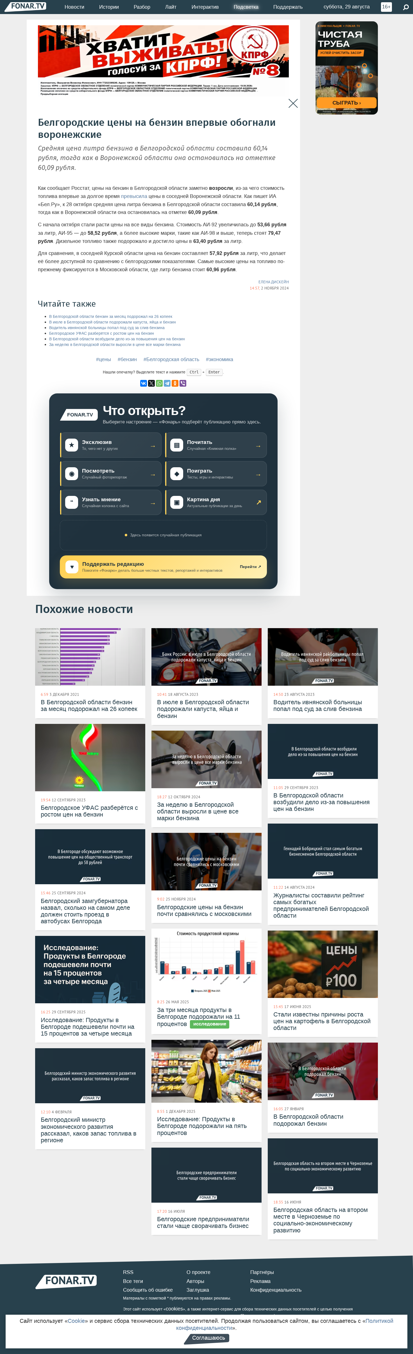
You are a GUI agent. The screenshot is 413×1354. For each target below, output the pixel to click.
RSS (128, 1272)
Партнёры (262, 1272)
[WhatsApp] (159, 383)
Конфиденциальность (275, 1290)
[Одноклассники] (175, 383)
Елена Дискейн (273, 281)
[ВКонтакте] (143, 383)
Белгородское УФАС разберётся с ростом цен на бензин (101, 333)
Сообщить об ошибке (148, 1290)
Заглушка (198, 1290)
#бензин (127, 359)
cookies (174, 1308)
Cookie (76, 1321)
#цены (103, 359)
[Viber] (183, 383)
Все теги (133, 1281)
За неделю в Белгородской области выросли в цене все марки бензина (115, 344)
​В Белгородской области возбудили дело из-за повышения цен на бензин (117, 339)
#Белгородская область (171, 359)
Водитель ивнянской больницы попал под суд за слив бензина (107, 327)
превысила (134, 196)
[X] (151, 383)
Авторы (195, 1281)
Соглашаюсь (208, 1337)
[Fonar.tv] (25, 7)
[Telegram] (167, 383)
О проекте (198, 1272)
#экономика (219, 359)
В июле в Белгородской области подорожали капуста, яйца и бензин (112, 322)
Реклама (260, 1281)
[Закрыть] (293, 103)
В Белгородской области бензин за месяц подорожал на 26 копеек (110, 316)
